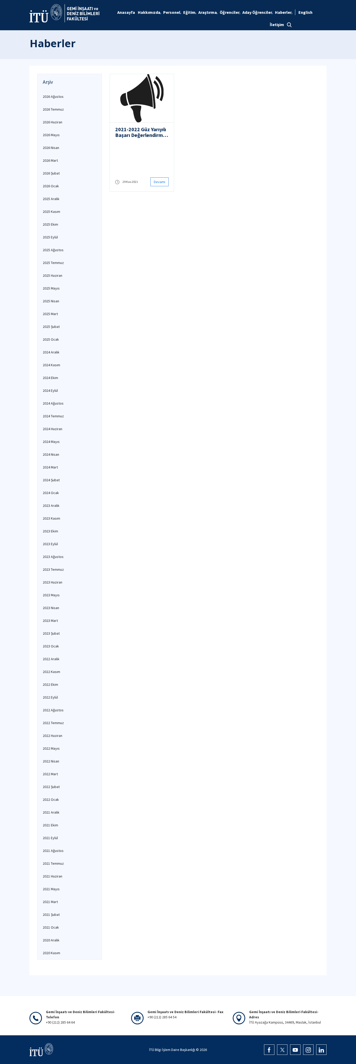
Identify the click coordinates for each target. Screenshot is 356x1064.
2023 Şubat (51, 633)
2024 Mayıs (51, 441)
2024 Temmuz (53, 416)
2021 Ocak (51, 927)
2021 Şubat (51, 914)
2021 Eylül (50, 837)
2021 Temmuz (53, 863)
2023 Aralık (51, 505)
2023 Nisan (51, 607)
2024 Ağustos (53, 403)
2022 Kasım (51, 671)
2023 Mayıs (51, 595)
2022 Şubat (51, 786)
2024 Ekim (50, 377)
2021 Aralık (51, 812)
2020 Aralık (51, 940)
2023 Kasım (51, 518)
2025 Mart (50, 313)
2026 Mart (50, 160)
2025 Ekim (50, 224)
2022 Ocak (51, 799)
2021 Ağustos (53, 850)
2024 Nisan (51, 454)
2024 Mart (50, 467)
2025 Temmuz (53, 262)
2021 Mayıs (51, 889)
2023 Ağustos (53, 556)
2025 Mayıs (51, 288)
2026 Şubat (51, 173)
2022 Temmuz (53, 722)
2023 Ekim (50, 531)
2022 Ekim (50, 684)
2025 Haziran (52, 275)
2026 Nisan (51, 147)
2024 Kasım (51, 365)
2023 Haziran (52, 582)
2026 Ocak (51, 186)
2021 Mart (50, 901)
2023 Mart (50, 620)
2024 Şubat (51, 480)
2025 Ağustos (53, 250)
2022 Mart (50, 774)
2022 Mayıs (51, 748)
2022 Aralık (51, 659)
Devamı (159, 181)
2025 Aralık (51, 198)
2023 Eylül (50, 544)
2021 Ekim (50, 825)
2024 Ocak (51, 492)
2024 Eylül (50, 390)
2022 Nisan (51, 761)
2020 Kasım (51, 953)
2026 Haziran (52, 122)
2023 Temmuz (53, 569)
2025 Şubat (51, 326)
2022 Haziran (52, 735)
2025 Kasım (51, 211)
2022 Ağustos (53, 710)
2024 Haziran (52, 428)
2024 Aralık (51, 352)
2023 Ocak (51, 646)
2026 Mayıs (51, 135)
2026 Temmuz (53, 109)
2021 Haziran (52, 876)
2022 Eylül (50, 697)
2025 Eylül (50, 237)
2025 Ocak (51, 339)
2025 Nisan (51, 301)
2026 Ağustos (53, 96)
